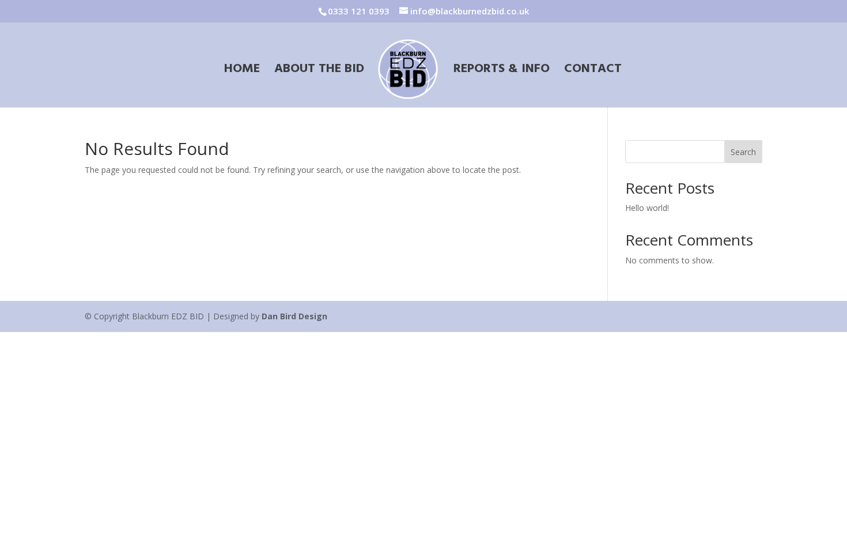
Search (743, 151)
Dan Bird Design (294, 316)
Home (242, 71)
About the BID (319, 71)
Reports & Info (501, 71)
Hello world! (647, 207)
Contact (593, 71)
